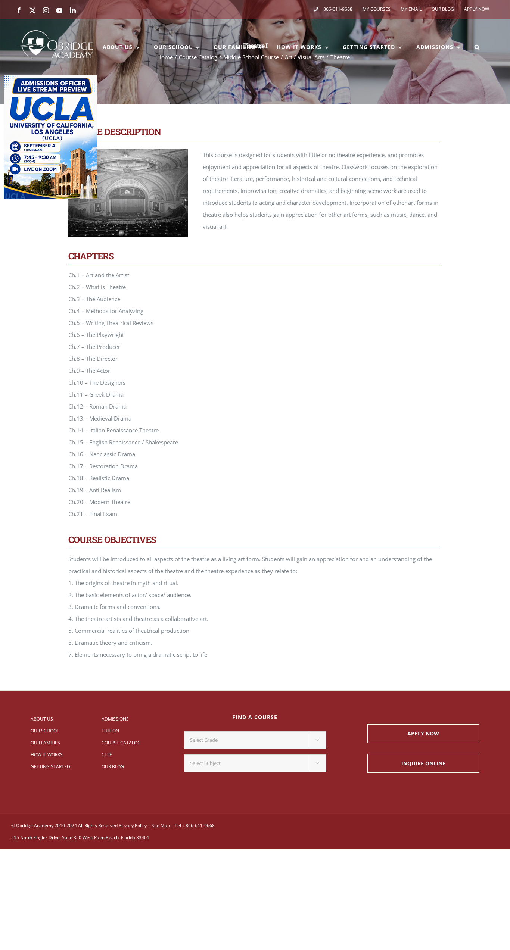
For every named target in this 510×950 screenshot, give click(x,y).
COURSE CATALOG (121, 743)
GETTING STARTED (50, 766)
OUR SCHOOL (45, 731)
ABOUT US (42, 719)
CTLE (107, 754)
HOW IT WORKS (47, 754)
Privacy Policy (133, 825)
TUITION (110, 731)
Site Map (161, 825)
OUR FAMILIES (45, 743)
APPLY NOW (423, 733)
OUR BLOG (113, 766)
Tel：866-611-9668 (195, 825)
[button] (477, 47)
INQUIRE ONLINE (423, 763)
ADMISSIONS (115, 719)
